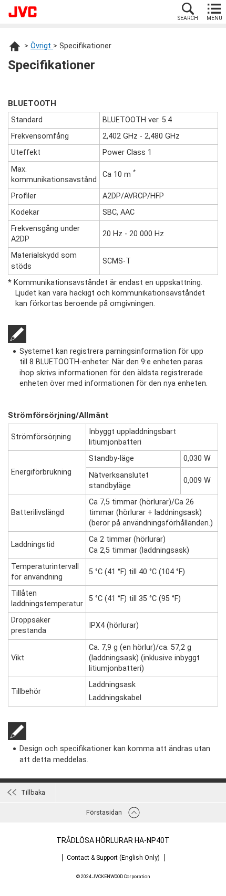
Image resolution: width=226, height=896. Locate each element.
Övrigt (41, 45)
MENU (214, 18)
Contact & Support (113, 857)
